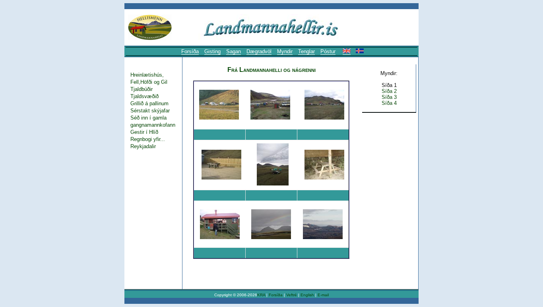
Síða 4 (389, 103)
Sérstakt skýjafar (150, 111)
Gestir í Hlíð (144, 132)
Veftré (291, 295)
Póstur (327, 51)
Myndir (285, 51)
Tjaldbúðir (141, 89)
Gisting (212, 51)
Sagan (233, 51)
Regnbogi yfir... (147, 139)
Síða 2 (389, 91)
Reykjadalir (143, 146)
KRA (261, 295)
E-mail (323, 295)
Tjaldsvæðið (144, 96)
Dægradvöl (259, 51)
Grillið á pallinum (149, 103)
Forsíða (190, 51)
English (308, 295)
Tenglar (306, 51)
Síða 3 (389, 97)
